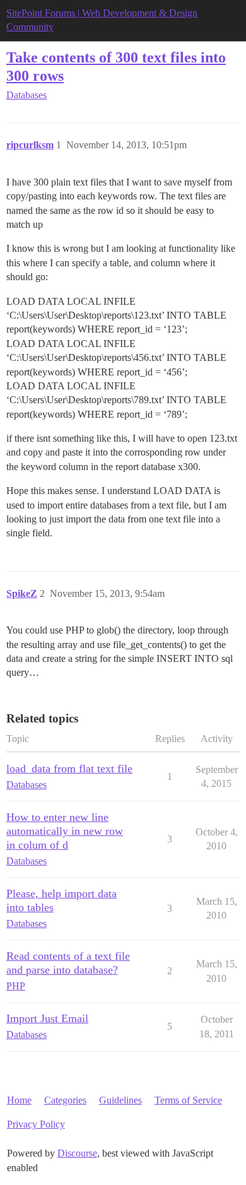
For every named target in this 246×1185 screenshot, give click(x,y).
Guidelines (120, 1100)
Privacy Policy (36, 1124)
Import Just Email (47, 1018)
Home (19, 1100)
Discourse (77, 1153)
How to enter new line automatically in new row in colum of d (64, 831)
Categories (65, 1100)
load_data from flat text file (69, 768)
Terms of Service (188, 1100)
